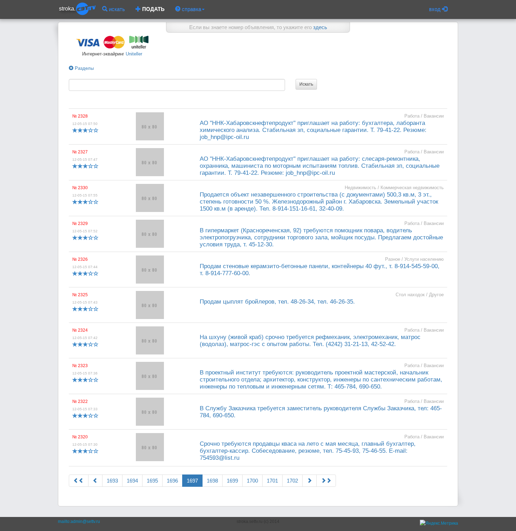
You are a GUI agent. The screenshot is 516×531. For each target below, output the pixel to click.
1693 (112, 481)
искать (116, 9)
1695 (152, 481)
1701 (272, 481)
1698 (212, 481)
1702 (292, 481)
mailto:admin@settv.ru (79, 521)
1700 (252, 481)
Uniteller (133, 54)
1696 (172, 481)
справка (190, 9)
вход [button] (435, 9)
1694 (132, 481)
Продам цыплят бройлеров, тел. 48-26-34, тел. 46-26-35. (277, 301)
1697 (192, 481)
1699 (232, 481)
